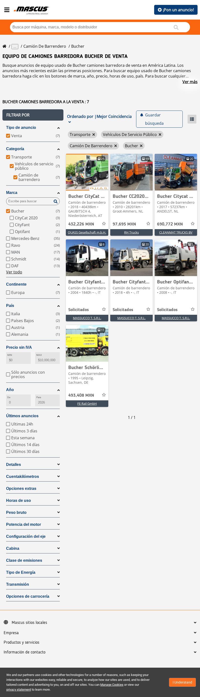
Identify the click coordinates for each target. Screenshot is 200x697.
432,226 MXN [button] (81, 224)
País (10, 306)
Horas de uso (18, 500)
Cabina (12, 548)
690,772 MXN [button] (170, 224)
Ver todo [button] (14, 272)
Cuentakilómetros (22, 476)
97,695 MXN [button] (124, 224)
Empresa (11, 633)
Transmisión (17, 584)
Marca (11, 193)
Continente (16, 284)
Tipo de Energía (20, 572)
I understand (182, 682)
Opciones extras (21, 488)
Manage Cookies (111, 684)
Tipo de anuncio (21, 127)
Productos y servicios (21, 642)
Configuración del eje (26, 536)
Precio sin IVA (19, 347)
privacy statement (18, 689)
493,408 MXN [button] (81, 395)
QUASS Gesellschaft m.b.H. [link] (87, 232)
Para (38, 397)
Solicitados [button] (78, 310)
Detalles (13, 464)
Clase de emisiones (24, 560)
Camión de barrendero (44, 46)
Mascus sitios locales (29, 622)
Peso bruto (16, 512)
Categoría (15, 149)
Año (10, 390)
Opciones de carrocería (27, 596)
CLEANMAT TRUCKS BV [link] (175, 232)
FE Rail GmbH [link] (87, 403)
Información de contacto (24, 652)
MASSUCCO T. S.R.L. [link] (87, 318)
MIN (9, 355)
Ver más (190, 81)
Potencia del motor (23, 524)
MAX (39, 355)
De (8, 397)
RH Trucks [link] (131, 232)
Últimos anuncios (22, 416)
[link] (87, 172)
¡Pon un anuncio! (178, 9)
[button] (32, 115)
